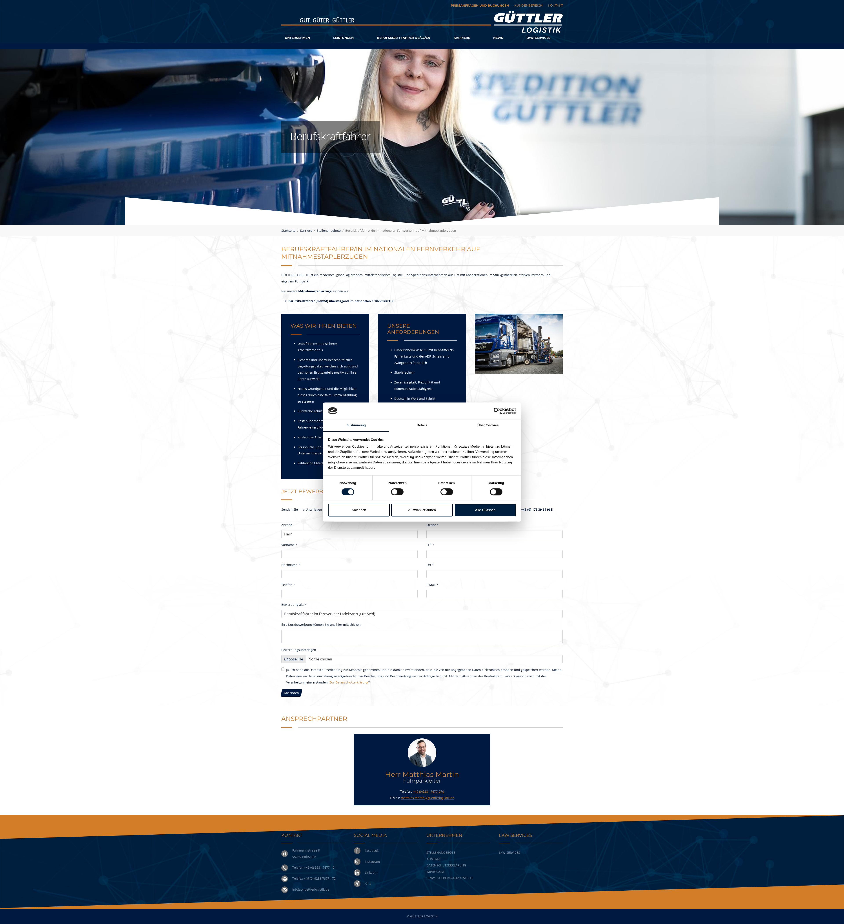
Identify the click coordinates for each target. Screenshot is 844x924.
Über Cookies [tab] (487, 425)
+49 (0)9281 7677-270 (428, 791)
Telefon (288, 585)
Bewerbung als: (294, 604)
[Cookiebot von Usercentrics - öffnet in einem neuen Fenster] (497, 410)
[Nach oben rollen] (835, 915)
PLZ (430, 545)
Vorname (289, 545)
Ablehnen (358, 510)
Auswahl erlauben (422, 510)
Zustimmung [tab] (356, 425)
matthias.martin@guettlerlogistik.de (427, 798)
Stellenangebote (440, 852)
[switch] (397, 491)
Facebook (371, 850)
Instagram (372, 861)
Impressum (435, 872)
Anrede (286, 525)
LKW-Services (509, 852)
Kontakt (433, 859)
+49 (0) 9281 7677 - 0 (319, 867)
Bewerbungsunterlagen (298, 650)
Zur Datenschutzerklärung (348, 682)
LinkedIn (371, 872)
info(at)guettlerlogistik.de (310, 889)
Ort (430, 565)
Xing (368, 883)
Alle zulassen (485, 510)
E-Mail (432, 585)
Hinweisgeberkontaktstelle (449, 878)
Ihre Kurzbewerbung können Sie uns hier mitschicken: (321, 624)
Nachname (290, 565)
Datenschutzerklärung (446, 865)
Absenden (291, 693)
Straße (432, 525)
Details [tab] (422, 425)
